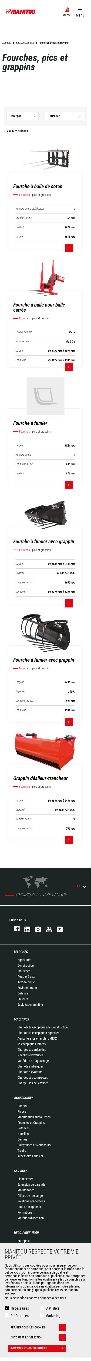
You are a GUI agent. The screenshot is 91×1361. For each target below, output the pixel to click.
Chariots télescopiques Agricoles (38, 1033)
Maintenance (25, 1190)
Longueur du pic (24, 464)
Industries (23, 971)
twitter (57, 928)
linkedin (25, 928)
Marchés (21, 952)
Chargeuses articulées (31, 1049)
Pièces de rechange (30, 1196)
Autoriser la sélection (26, 1337)
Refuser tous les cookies (27, 1327)
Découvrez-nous (27, 1233)
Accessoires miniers (30, 1156)
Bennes (22, 1139)
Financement (25, 1179)
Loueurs (22, 999)
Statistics (52, 1308)
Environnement (27, 988)
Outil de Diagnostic (29, 1207)
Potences (23, 1128)
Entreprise (23, 1241)
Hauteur (20, 227)
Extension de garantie (31, 1184)
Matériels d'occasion (30, 1218)
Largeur (20, 236)
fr (79, 886)
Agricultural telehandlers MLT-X (37, 1038)
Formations (24, 1212)
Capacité (20, 573)
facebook (14, 928)
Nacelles (23, 1134)
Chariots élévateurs (29, 1072)
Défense (22, 993)
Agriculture (24, 960)
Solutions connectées (31, 1201)
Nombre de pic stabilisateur (30, 208)
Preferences (19, 1316)
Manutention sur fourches (34, 1117)
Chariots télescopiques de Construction (42, 1027)
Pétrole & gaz (26, 976)
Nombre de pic (23, 341)
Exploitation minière (30, 1004)
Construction (25, 965)
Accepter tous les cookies (28, 1348)
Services (20, 1171)
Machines (21, 1019)
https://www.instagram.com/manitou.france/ (35, 928)
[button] (80, 11)
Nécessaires (19, 1308)
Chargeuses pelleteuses (32, 1083)
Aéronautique (26, 982)
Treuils (21, 1150)
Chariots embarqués (30, 1066)
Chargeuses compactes (32, 1077)
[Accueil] (21, 11)
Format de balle (24, 332)
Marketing (53, 1316)
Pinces (21, 1111)
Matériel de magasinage (33, 1061)
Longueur (21, 360)
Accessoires (24, 1098)
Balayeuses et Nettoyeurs (34, 1145)
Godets (22, 1106)
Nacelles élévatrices (30, 1055)
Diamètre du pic (24, 218)
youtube (46, 928)
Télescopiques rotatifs (31, 1044)
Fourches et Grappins (31, 1122)
